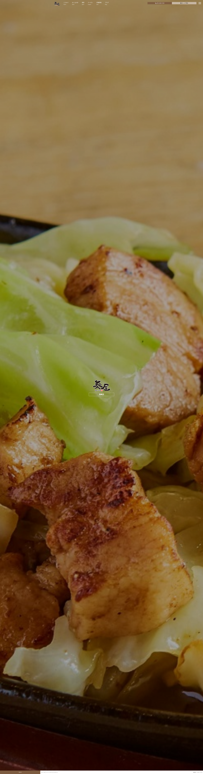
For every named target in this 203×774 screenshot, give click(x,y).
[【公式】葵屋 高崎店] (57, 4)
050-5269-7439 (160, 3)
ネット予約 (185, 3)
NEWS (20, 772)
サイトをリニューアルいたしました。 (50, 772)
